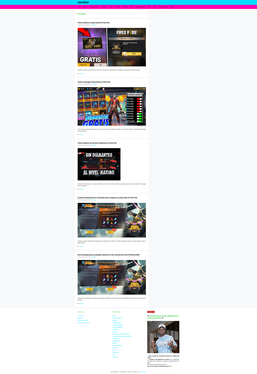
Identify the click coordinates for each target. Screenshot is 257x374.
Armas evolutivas (163, 7)
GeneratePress (142, 371)
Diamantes (117, 7)
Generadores (104, 7)
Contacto (172, 7)
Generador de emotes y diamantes (121, 336)
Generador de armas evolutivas (120, 334)
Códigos (85, 7)
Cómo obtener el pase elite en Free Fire (94, 23)
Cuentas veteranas (93, 7)
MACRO (114, 343)
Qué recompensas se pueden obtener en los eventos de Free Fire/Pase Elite (109, 255)
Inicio (79, 7)
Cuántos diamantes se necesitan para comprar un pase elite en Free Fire (107, 198)
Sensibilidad (115, 352)
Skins (131, 7)
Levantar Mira (116, 340)
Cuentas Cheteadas (140, 7)
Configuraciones (116, 322)
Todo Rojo (115, 356)
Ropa (111, 7)
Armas (148, 7)
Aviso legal (80, 315)
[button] (179, 7)
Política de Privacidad (83, 322)
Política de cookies (83, 320)
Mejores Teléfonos (117, 345)
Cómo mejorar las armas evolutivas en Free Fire (97, 143)
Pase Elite (125, 7)
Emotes (155, 7)
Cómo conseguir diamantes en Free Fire (94, 82)
